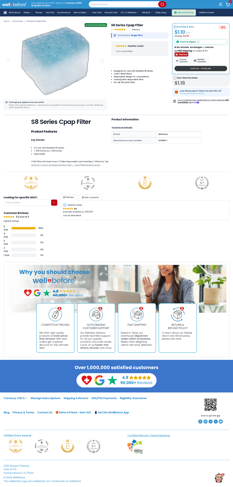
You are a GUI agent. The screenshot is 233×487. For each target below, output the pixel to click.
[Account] (221, 4)
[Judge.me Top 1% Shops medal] (145, 183)
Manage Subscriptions (46, 398)
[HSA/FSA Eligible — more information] (198, 42)
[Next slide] (102, 60)
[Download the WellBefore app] (210, 405)
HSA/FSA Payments (104, 398)
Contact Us (44, 412)
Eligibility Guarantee (133, 398)
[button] (228, 4)
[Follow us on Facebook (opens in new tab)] (200, 421)
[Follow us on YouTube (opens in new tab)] (221, 421)
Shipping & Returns (76, 398)
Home (6, 21)
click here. (176, 338)
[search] (54, 203)
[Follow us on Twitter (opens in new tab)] (216, 421)
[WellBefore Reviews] (87, 380)
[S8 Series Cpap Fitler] (55, 60)
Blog (7, 412)
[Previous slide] (8, 60)
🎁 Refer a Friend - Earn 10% (73, 412)
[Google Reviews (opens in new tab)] (99, 380)
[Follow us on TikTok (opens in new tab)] (211, 421)
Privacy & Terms (23, 412)
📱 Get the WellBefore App (111, 412)
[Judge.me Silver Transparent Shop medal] (88, 183)
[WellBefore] (14, 4)
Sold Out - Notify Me (201, 68)
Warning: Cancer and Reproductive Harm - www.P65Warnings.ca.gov (65, 165)
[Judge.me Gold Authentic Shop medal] (31, 183)
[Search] (162, 4)
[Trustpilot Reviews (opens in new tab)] (112, 380)
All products (18, 21)
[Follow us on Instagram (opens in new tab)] (205, 421)
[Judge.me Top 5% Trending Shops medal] (202, 183)
